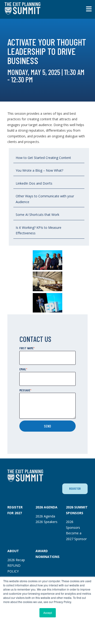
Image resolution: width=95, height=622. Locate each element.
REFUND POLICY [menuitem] (14, 568)
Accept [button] (47, 613)
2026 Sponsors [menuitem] (73, 525)
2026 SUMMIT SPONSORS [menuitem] (77, 510)
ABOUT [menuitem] (13, 551)
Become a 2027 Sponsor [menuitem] (76, 536)
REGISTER (75, 488)
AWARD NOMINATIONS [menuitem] (47, 554)
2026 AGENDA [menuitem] (46, 507)
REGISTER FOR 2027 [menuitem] (15, 510)
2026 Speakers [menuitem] (46, 522)
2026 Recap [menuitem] (16, 560)
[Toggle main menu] (89, 9)
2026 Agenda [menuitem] (45, 516)
